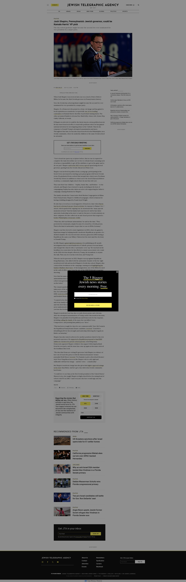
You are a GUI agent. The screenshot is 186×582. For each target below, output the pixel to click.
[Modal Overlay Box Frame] (93, 291)
